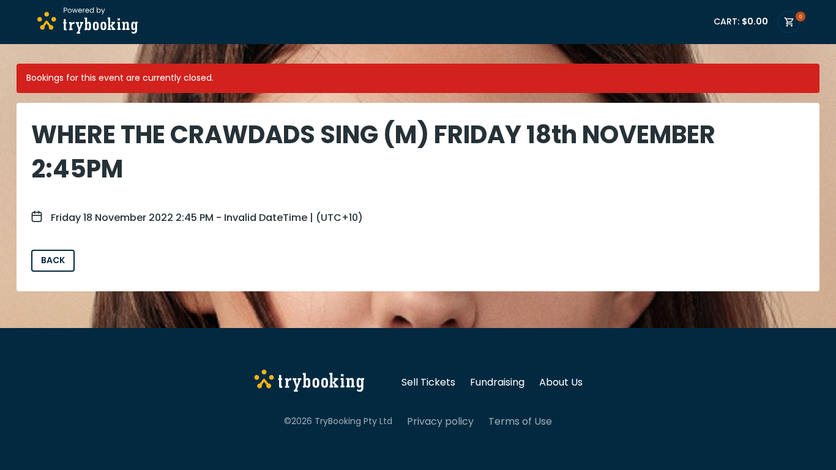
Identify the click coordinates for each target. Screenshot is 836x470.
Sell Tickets (428, 382)
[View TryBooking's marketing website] (309, 382)
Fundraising (497, 382)
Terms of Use (520, 421)
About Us (561, 382)
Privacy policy (440, 421)
